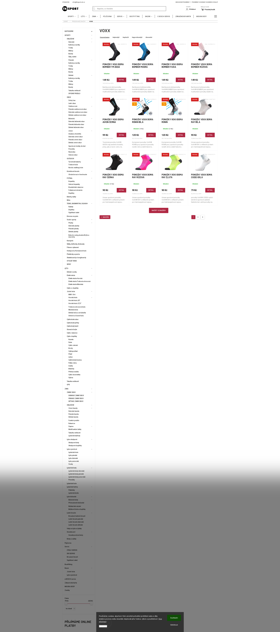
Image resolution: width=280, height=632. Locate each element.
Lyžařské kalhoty (74, 436)
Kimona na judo (72, 216)
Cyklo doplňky (72, 336)
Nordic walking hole (75, 167)
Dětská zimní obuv (75, 142)
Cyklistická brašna (75, 360)
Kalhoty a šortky (74, 45)
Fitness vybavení (73, 247)
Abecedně (149, 37)
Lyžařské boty (71, 468)
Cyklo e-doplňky (73, 288)
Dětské (70, 75)
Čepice (71, 426)
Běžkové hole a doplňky (76, 509)
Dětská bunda (73, 417)
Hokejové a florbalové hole (76, 251)
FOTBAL (70, 178)
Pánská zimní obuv (75, 140)
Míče (68, 200)
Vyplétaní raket (73, 212)
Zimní (70, 131)
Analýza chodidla (74, 134)
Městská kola (73, 310)
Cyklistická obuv (73, 319)
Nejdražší (126, 37)
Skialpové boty (73, 442)
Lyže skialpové (72, 439)
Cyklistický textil (72, 326)
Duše (70, 342)
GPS (68, 384)
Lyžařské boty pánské (76, 474)
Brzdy (70, 348)
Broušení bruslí (72, 557)
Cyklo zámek (73, 345)
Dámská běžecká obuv (76, 121)
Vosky (70, 464)
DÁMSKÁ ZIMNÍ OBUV (76, 395)
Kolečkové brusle (73, 171)
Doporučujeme (104, 37)
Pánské (71, 60)
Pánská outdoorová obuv (77, 109)
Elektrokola (71, 275)
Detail (121, 80)
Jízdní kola (71, 291)
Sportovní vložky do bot (76, 146)
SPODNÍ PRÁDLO (74, 93)
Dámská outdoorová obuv (77, 112)
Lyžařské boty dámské (76, 471)
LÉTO (66, 268)
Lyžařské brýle (73, 493)
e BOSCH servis (70, 579)
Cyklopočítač (73, 351)
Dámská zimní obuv (75, 137)
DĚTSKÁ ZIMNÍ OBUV (75, 401)
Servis (67, 546)
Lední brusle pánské (75, 519)
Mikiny (70, 51)
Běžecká (71, 118)
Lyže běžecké (71, 497)
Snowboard (71, 532)
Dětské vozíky (72, 272)
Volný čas (71, 100)
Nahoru (106, 217)
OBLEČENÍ (70, 39)
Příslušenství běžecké (76, 503)
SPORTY (68, 35)
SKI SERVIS (71, 553)
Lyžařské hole (73, 452)
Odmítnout (174, 625)
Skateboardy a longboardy (76, 257)
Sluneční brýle (72, 329)
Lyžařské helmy (72, 487)
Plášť (70, 354)
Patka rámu (72, 363)
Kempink (70, 241)
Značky (67, 590)
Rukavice (71, 423)
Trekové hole (73, 165)
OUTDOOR (70, 158)
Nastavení (103, 626)
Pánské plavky (73, 229)
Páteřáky (71, 490)
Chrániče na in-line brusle (77, 174)
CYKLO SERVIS (72, 550)
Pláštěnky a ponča (73, 254)
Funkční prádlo (73, 420)
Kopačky (71, 181)
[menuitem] (73, 16)
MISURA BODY (70, 586)
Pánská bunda (73, 414)
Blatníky (71, 369)
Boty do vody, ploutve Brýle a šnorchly (78, 236)
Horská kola (72, 297)
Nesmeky (71, 152)
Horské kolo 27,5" (74, 303)
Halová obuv (72, 155)
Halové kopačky (74, 184)
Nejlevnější (116, 37)
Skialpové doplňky (75, 445)
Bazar (67, 568)
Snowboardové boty (75, 535)
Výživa (70, 377)
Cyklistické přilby (73, 323)
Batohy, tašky (71, 197)
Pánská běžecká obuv (76, 124)
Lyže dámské (73, 458)
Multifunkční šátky (74, 429)
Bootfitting (68, 564)
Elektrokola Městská (75, 284)
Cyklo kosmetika (74, 375)
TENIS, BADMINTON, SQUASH (77, 203)
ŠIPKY (69, 264)
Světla (70, 366)
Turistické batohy (74, 162)
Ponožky (71, 149)
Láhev (70, 357)
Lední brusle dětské (75, 525)
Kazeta (71, 339)
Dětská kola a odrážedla (77, 313)
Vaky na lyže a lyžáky (74, 528)
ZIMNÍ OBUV (71, 392)
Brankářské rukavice (75, 187)
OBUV (69, 97)
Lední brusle (71, 513)
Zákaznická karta (71, 583)
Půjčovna (68, 543)
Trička (70, 48)
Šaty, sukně (72, 57)
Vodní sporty (71, 220)
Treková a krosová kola (76, 307)
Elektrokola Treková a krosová (79, 281)
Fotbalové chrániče (75, 190)
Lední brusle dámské (76, 522)
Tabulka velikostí (74, 90)
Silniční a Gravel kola (76, 316)
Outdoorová (72, 106)
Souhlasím (174, 618)
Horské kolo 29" (74, 300)
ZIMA (66, 389)
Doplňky (71, 193)
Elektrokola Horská (75, 278)
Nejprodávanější (137, 37)
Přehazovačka (73, 372)
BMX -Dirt (71, 294)
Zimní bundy (72, 408)
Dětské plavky (73, 231)
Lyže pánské (72, 455)
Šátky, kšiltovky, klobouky (76, 244)
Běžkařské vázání (74, 506)
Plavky (70, 223)
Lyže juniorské (73, 461)
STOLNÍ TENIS (72, 261)
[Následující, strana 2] (198, 217)
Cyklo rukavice (72, 333)
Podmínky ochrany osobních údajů (205, 2)
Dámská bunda (73, 411)
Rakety (70, 207)
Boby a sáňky (71, 539)
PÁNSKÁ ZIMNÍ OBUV (76, 398)
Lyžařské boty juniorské (76, 477)
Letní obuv (72, 103)
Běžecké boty (73, 500)
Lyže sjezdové (72, 449)
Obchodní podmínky (182, 2)
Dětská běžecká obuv (76, 127)
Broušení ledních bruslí (76, 516)
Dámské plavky (73, 226)
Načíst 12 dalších (159, 210)
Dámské (71, 42)
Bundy (70, 54)
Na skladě (70, 608)
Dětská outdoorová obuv (77, 115)
